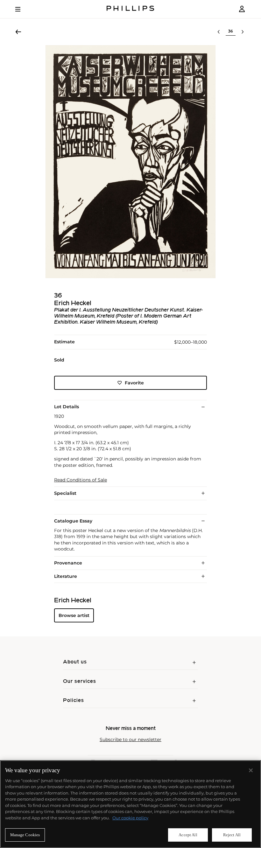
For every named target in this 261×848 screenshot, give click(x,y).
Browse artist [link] (74, 615)
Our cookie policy (130, 817)
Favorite (134, 383)
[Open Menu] (22, 9)
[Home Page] (130, 9)
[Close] (251, 770)
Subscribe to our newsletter (130, 739)
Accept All (188, 834)
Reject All (232, 834)
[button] (130, 161)
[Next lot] (242, 31)
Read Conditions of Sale (80, 480)
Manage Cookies (25, 834)
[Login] (242, 9)
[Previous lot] (218, 31)
